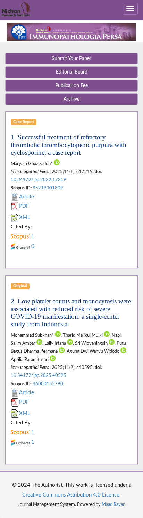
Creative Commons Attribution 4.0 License (70, 495)
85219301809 (48, 188)
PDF (24, 206)
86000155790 (48, 384)
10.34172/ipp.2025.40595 (38, 375)
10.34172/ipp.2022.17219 (38, 180)
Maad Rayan (113, 504)
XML (24, 217)
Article (26, 196)
